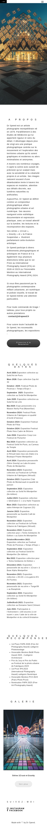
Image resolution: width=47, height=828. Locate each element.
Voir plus (23, 784)
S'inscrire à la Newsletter (23, 343)
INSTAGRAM (17, 808)
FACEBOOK (16, 810)
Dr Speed (30, 823)
